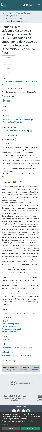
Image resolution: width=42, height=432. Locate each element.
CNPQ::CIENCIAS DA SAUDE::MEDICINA (18, 313)
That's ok (30, 429)
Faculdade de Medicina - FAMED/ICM (15, 18)
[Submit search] (24, 5)
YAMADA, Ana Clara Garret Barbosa (16, 119)
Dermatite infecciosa (10, 326)
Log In (31, 5)
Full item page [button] (10, 360)
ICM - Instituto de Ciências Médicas (20, 13)
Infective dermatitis (9, 332)
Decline (11, 429)
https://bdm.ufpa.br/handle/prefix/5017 (17, 347)
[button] (27, 5)
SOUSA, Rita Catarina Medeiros (14, 131)
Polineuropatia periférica (11, 324)
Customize (5, 424)
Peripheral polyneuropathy (12, 329)
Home (4, 13)
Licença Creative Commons (16, 369)
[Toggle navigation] (39, 5)
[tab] (14, 182)
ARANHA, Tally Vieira (10, 122)
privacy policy (29, 421)
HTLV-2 (5, 321)
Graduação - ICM (10, 15)
